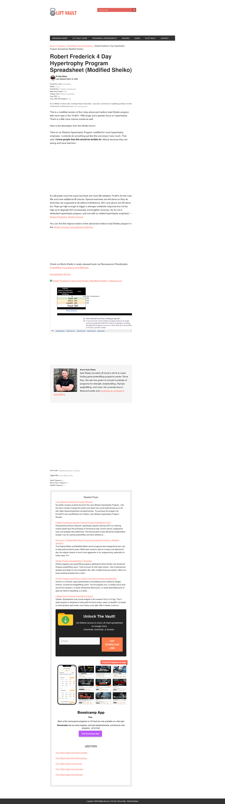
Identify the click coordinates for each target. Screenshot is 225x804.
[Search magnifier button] (134, 10)
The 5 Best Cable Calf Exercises (69, 774)
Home (52, 46)
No (59, 96)
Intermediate (67, 84)
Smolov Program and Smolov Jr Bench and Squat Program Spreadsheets (86, 578)
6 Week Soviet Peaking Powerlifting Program (74, 596)
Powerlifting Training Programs (80, 46)
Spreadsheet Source (60, 274)
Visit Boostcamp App (90, 733)
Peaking (63, 94)
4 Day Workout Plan (66, 475)
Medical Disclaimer (133, 801)
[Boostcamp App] (91, 685)
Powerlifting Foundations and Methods (69, 267)
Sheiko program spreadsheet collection (73, 227)
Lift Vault (66, 12)
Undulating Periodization (68, 89)
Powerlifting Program (66, 470)
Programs (61, 46)
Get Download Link (112, 644)
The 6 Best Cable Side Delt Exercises (71, 758)
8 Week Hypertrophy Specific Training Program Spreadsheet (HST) (83, 522)
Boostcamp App (90, 712)
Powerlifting (71, 94)
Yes (65, 91)
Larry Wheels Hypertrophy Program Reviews (74, 502)
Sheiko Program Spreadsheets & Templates (74, 561)
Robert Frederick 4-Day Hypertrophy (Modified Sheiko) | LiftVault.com (87, 280)
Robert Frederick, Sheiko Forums (66, 216)
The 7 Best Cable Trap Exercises (69, 769)
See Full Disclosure (80, 106)
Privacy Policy (122, 801)
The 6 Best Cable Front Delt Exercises (71, 752)
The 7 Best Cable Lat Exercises (69, 763)
